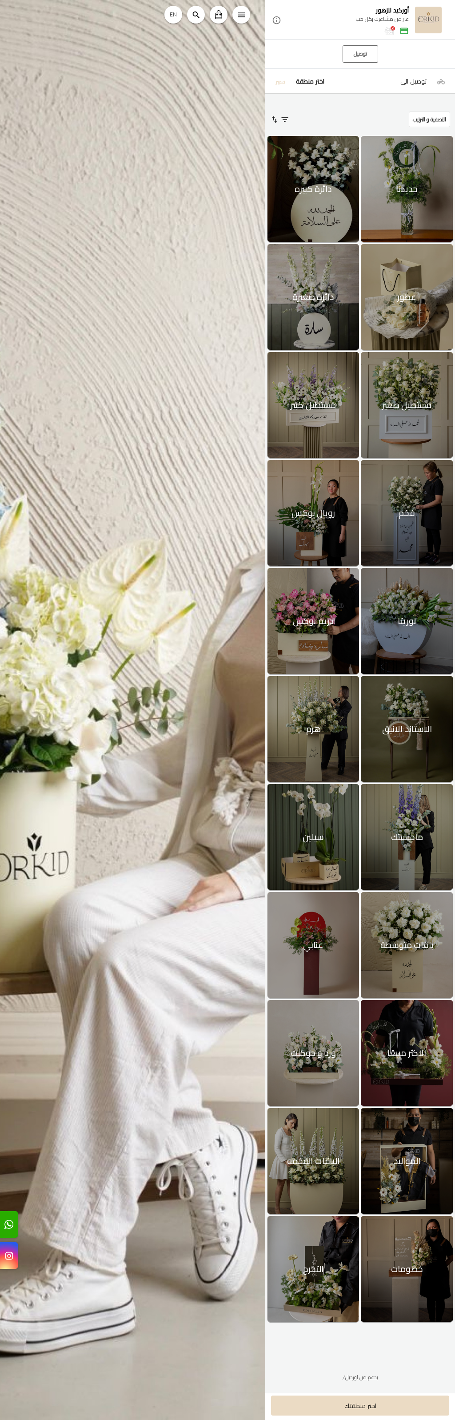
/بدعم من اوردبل (360, 1377)
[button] (360, 20)
